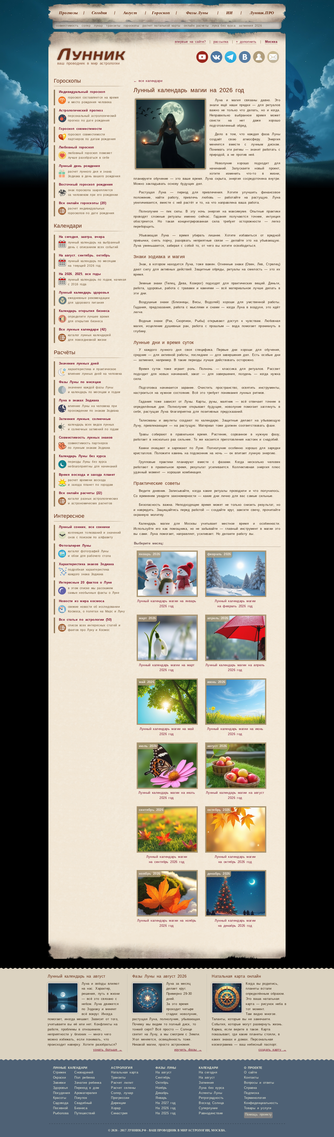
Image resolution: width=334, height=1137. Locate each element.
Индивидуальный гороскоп (82, 92)
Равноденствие (211, 1113)
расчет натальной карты (161, 25)
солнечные (101, 419)
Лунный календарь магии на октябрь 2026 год (231, 836)
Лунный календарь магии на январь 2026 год (166, 580)
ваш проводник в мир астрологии (88, 63)
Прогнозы (68, 13)
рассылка (220, 42)
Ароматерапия (85, 1093)
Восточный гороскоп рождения (86, 185)
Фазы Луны (197, 13)
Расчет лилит (122, 1083)
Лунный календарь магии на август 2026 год (235, 772)
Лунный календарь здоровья (84, 293)
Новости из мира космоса (81, 601)
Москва (271, 42)
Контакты (251, 1078)
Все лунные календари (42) (82, 329)
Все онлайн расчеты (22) (80, 493)
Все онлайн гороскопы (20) (82, 203)
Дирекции (118, 1103)
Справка (250, 1088)
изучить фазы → (188, 1050)
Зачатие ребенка (87, 1083)
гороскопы (131, 25)
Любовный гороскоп (76, 147)
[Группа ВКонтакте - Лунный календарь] (245, 58)
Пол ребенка (84, 1078)
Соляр (116, 1093)
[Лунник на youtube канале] (202, 58)
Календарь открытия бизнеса (84, 311)
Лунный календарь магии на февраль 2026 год (231, 580)
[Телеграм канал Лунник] (230, 58)
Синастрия (119, 1113)
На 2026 (65, 274)
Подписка (251, 1093)
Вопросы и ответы (259, 1083)
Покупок (80, 1098)
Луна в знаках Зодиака (79, 400)
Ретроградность (211, 1098)
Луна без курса (211, 1088)
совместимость (67, 25)
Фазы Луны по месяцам (80, 382)
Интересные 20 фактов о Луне (85, 583)
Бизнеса (80, 1108)
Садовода (60, 1103)
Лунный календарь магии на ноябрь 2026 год (166, 900)
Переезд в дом (86, 1088)
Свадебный (83, 1103)
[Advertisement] (90, 821)
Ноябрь (161, 1088)
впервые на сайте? (190, 42)
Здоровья (60, 1088)
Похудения (61, 1093)
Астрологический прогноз (81, 110)
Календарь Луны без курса (82, 456)
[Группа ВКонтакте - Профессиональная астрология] (216, 58)
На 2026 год (166, 1108)
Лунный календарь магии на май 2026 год (166, 708)
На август (67, 255)
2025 (78, 274)
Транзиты (118, 1078)
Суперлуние (208, 1108)
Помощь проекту (258, 1114)
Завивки (59, 1083)
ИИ (229, 13)
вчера (99, 237)
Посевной (60, 1108)
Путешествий (84, 1113)
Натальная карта (124, 1072)
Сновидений (83, 1072)
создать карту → (272, 1050)
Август (130, 13)
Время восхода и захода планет (87, 475)
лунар (98, 25)
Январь (161, 1098)
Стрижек (59, 1072)
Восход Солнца (211, 1103)
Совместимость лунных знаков (86, 438)
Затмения (206, 1083)
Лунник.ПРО (262, 13)
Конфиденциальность (261, 1103)
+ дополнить (246, 42)
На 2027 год (166, 1103)
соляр (86, 25)
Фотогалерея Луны (75, 546)
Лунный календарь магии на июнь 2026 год (235, 708)
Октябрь (162, 1083)
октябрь (103, 255)
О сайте (250, 1072)
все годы (93, 274)
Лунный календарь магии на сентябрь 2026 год (163, 836)
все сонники (99, 527)
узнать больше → (107, 1050)
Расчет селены (123, 1088)
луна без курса (223, 25)
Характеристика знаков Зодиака (86, 564)
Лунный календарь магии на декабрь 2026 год (231, 900)
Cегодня (99, 13)
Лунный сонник (72, 527)
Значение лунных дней (79, 363)
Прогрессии (120, 1098)
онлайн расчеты (196, 25)
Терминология (255, 1098)
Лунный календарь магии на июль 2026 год (166, 772)
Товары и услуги (257, 1108)
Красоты (59, 1098)
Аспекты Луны (210, 1093)
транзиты (113, 25)
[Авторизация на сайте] (259, 58)
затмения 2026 (250, 25)
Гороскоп (161, 13)
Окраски (59, 1078)
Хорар (116, 1108)
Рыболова (61, 1113)
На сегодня (68, 237)
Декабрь (162, 1093)
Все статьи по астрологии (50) (85, 620)
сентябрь (85, 255)
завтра (86, 237)
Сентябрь (163, 1078)
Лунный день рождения (79, 166)
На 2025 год (166, 1113)
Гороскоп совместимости (80, 129)
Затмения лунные (74, 419)
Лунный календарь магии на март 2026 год (167, 644)
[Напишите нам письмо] (273, 58)
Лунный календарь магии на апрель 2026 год (235, 644)
